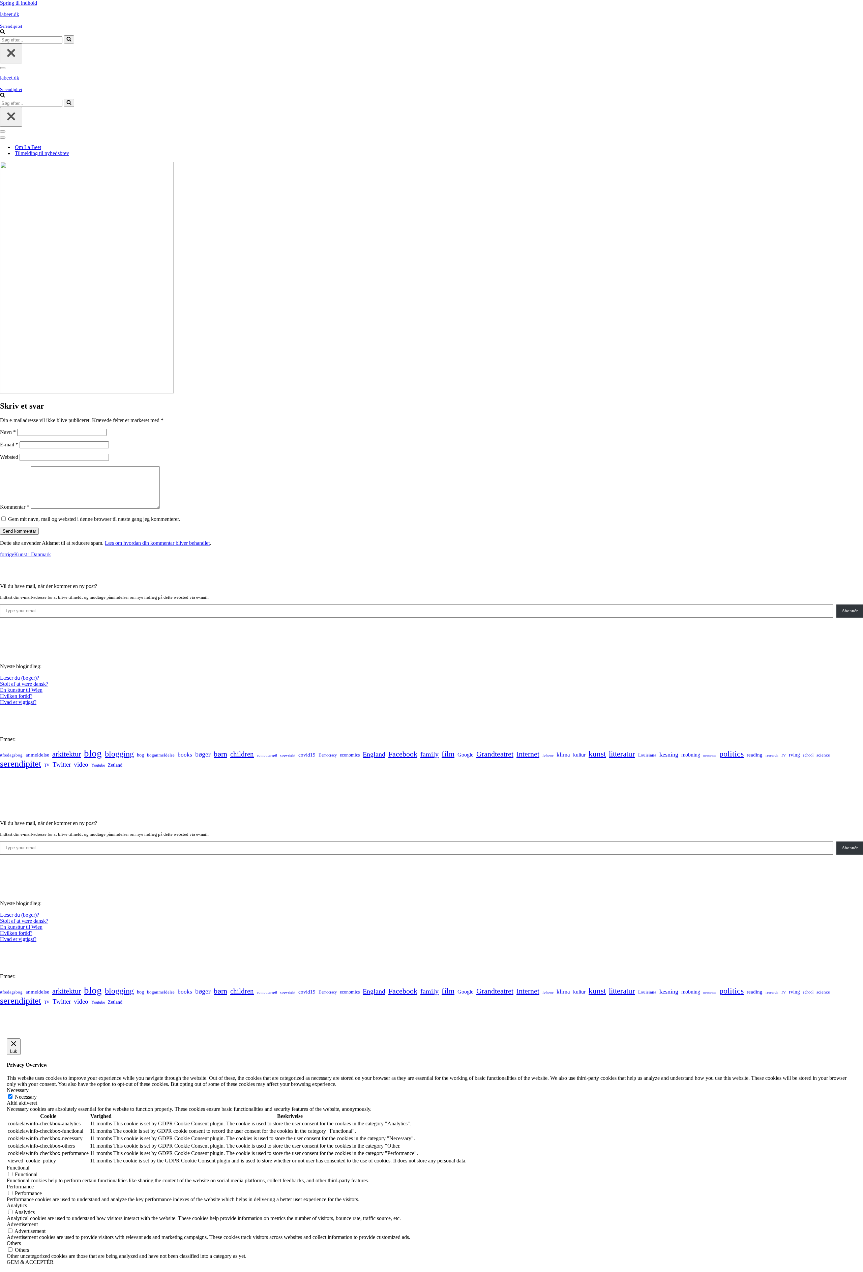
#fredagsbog (11, 755)
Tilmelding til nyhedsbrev (42, 153)
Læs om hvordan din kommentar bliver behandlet (157, 543)
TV (47, 765)
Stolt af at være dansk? (24, 684)
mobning (690, 755)
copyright (287, 755)
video (81, 764)
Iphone (548, 755)
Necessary (26, 1097)
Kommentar (14, 507)
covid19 (307, 755)
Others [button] (14, 1243)
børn (220, 754)
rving (794, 755)
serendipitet (20, 764)
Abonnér (850, 610)
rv (783, 755)
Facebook (402, 754)
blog (93, 753)
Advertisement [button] (22, 1224)
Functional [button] (18, 1168)
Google (465, 755)
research (772, 755)
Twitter (62, 764)
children (242, 754)
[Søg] (2, 32)
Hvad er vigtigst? (18, 702)
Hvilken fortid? (16, 696)
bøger (203, 754)
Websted (9, 457)
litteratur (622, 754)
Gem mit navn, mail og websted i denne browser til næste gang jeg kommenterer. (94, 519)
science (823, 755)
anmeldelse (37, 755)
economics (350, 755)
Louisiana (647, 755)
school (808, 755)
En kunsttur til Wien (21, 690)
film (448, 754)
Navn (8, 432)
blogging (119, 753)
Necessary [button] (18, 1090)
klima (563, 754)
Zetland (115, 765)
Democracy (328, 755)
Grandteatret (494, 754)
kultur (579, 755)
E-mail (9, 444)
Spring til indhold (18, 3)
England (374, 754)
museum (709, 755)
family (429, 754)
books (185, 754)
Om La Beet (28, 147)
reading (755, 755)
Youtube (98, 765)
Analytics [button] (17, 1205)
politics (731, 753)
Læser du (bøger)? (19, 678)
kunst (597, 753)
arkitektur (66, 754)
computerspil (267, 755)
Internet (527, 754)
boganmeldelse (161, 755)
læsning (668, 754)
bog (140, 755)
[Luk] (11, 53)
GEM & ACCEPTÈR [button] (30, 1262)
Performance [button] (20, 1186)
